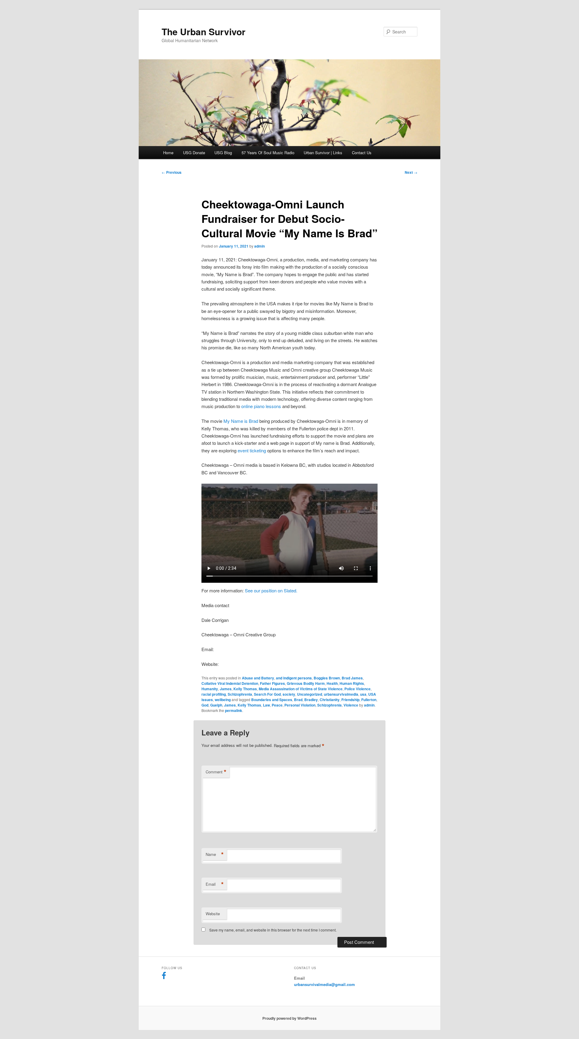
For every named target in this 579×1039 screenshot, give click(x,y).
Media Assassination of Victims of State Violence (301, 688)
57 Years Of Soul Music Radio (268, 152)
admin (259, 246)
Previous (172, 172)
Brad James (352, 678)
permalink (233, 710)
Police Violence (357, 688)
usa (363, 694)
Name (215, 854)
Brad (298, 699)
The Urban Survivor (203, 31)
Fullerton (368, 699)
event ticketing (252, 450)
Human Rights (352, 683)
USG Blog (223, 152)
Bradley (311, 699)
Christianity (330, 699)
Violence (350, 705)
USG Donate (194, 152)
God (204, 705)
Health (332, 683)
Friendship (350, 699)
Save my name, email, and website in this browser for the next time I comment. (273, 929)
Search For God (267, 694)
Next (411, 172)
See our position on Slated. (271, 590)
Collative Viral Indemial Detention (229, 683)
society (289, 694)
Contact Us (362, 152)
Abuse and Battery (258, 678)
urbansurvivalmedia (341, 694)
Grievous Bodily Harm (306, 683)
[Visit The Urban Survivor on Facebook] (164, 977)
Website (213, 913)
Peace (277, 705)
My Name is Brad (240, 421)
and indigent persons (294, 678)
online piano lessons (261, 406)
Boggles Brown (327, 678)
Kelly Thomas (245, 688)
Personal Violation (299, 705)
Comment (216, 772)
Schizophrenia (240, 694)
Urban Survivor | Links (323, 152)
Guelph (216, 705)
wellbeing (223, 699)
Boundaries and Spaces (271, 699)
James (226, 688)
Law (266, 705)
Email (215, 884)
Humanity (209, 688)
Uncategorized (309, 694)
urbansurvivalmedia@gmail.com (324, 984)
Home (168, 152)
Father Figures (272, 683)
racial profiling (213, 694)
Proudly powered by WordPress (289, 1018)
